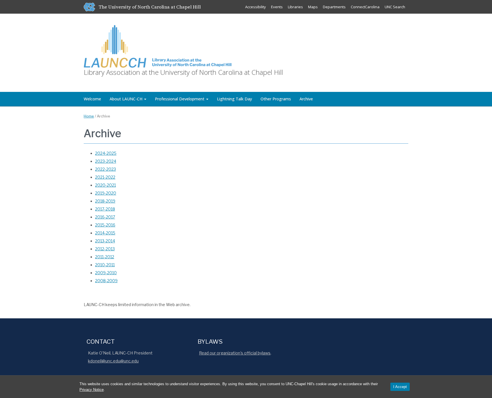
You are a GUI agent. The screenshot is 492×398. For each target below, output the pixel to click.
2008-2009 (106, 280)
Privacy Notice (91, 389)
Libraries (295, 6)
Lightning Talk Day (234, 99)
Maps (313, 6)
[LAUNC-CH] (157, 45)
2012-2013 (105, 248)
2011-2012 (104, 256)
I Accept (400, 387)
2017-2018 (105, 209)
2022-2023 (105, 169)
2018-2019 (105, 201)
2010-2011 (105, 264)
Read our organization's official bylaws (234, 352)
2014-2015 (105, 232)
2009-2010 (106, 272)
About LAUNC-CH (127, 99)
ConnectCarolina (365, 6)
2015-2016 (105, 224)
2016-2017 (105, 217)
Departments (334, 6)
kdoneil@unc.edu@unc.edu (113, 360)
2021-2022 (105, 177)
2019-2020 (105, 193)
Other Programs (276, 99)
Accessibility (255, 6)
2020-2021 (105, 185)
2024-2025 (105, 153)
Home (89, 116)
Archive (306, 99)
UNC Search (395, 6)
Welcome (92, 99)
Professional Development (180, 99)
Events (277, 6)
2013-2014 (105, 240)
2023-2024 (105, 161)
